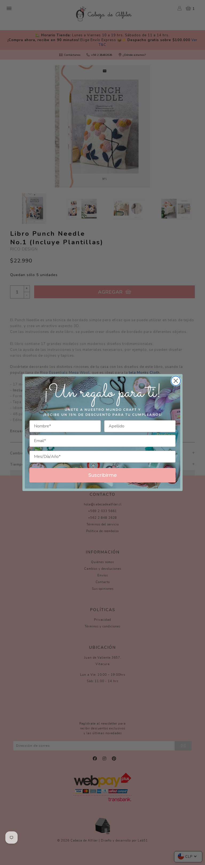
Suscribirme (102, 475)
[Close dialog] (175, 381)
